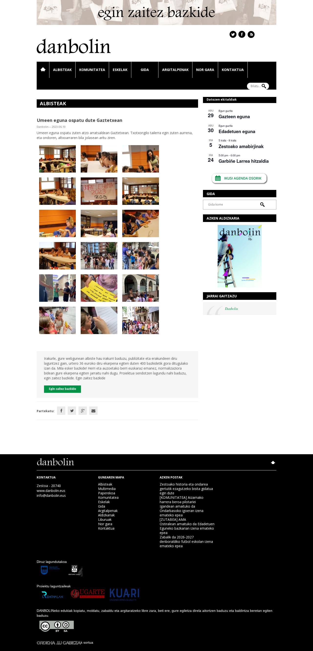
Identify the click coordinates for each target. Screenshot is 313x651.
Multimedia (107, 488)
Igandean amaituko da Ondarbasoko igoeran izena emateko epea (181, 510)
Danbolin (231, 308)
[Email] (93, 411)
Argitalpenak (175, 69)
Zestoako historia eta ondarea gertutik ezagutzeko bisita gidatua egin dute (186, 488)
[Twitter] (72, 411)
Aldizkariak (106, 515)
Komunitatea (92, 69)
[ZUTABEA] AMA (173, 519)
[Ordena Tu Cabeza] (59, 642)
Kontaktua (233, 69)
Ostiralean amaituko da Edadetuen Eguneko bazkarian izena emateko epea (187, 528)
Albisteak (62, 69)
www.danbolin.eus (51, 490)
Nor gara (205, 69)
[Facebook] (61, 411)
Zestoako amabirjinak (241, 146)
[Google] (82, 411)
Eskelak (120, 69)
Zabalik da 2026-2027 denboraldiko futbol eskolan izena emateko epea (186, 541)
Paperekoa (106, 493)
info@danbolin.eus (51, 495)
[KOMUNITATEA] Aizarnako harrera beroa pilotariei (181, 499)
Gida (145, 69)
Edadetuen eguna (237, 131)
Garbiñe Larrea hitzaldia (244, 161)
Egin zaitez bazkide (62, 389)
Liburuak (105, 519)
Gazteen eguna (234, 116)
